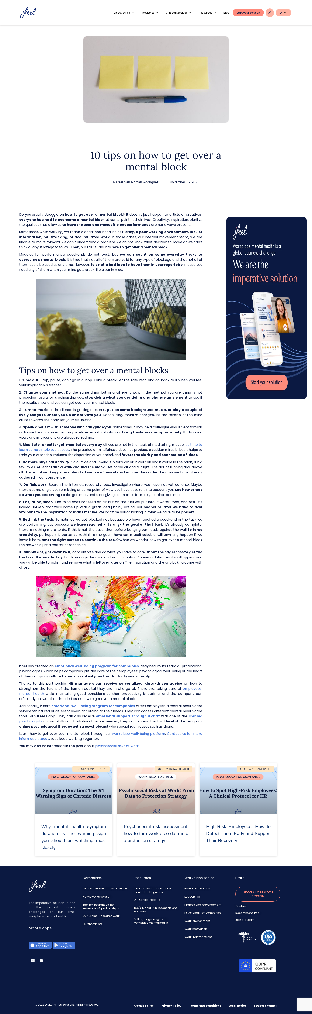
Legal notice (237, 1005)
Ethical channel (265, 1005)
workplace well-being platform (138, 733)
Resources (205, 12)
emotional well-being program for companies (96, 666)
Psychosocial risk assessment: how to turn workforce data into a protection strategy (156, 833)
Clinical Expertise (176, 12)
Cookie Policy (144, 1005)
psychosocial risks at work (117, 746)
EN (281, 12)
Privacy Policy (171, 1005)
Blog (226, 12)
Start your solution (248, 12)
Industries (148, 12)
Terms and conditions (205, 1005)
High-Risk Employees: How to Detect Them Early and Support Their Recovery (238, 833)
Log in (270, 12)
